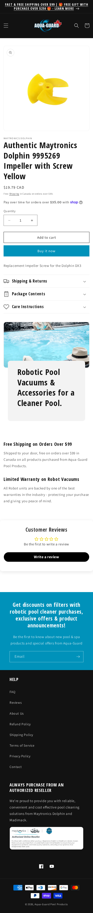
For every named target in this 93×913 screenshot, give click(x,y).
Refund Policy (20, 724)
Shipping (14, 193)
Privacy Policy (20, 756)
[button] (6, 25)
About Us (17, 713)
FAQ (13, 692)
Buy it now (46, 251)
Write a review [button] (46, 556)
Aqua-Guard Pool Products (51, 904)
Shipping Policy (21, 735)
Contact (16, 767)
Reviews (16, 702)
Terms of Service (22, 745)
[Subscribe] (78, 656)
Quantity (10, 211)
